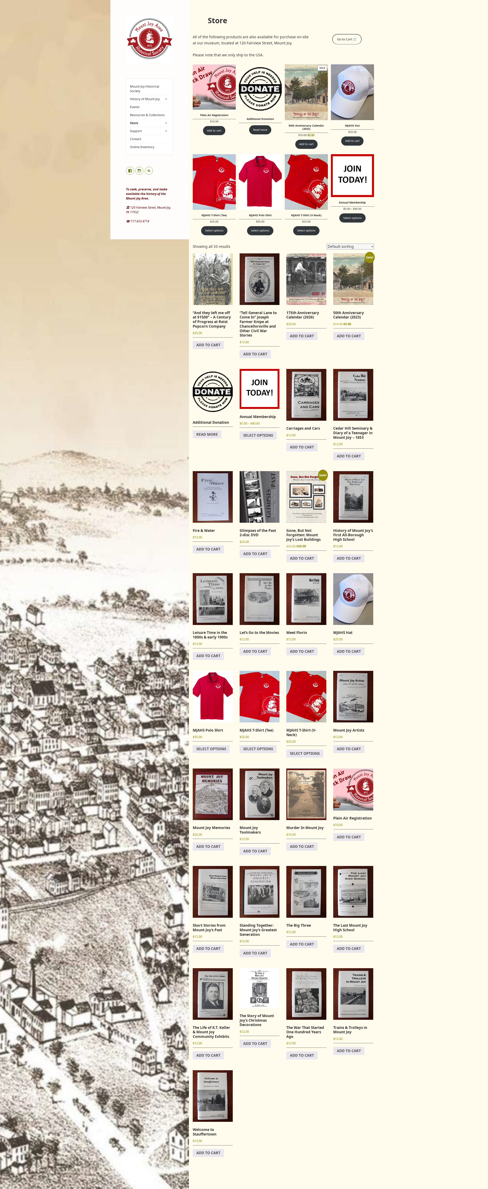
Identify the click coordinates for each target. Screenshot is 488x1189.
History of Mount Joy (145, 99)
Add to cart (214, 130)
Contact (135, 139)
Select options (214, 230)
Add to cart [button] (208, 344)
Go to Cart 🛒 (347, 39)
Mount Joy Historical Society (144, 88)
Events (135, 107)
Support (136, 131)
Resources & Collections (147, 115)
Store (134, 123)
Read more (260, 130)
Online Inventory (142, 147)
